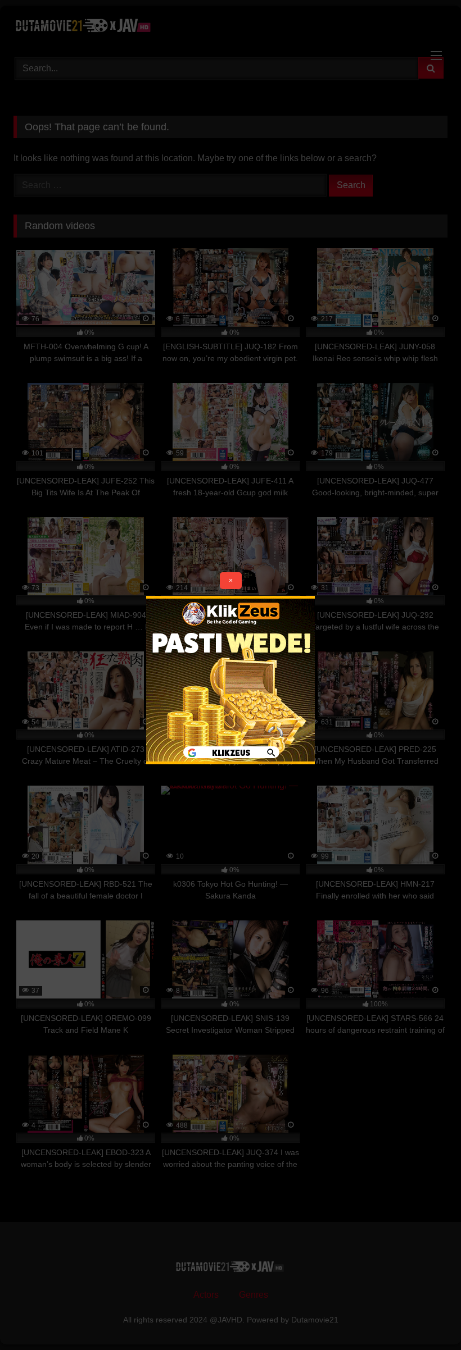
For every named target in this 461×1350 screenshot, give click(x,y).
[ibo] (230, 761)
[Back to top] (426, 1317)
